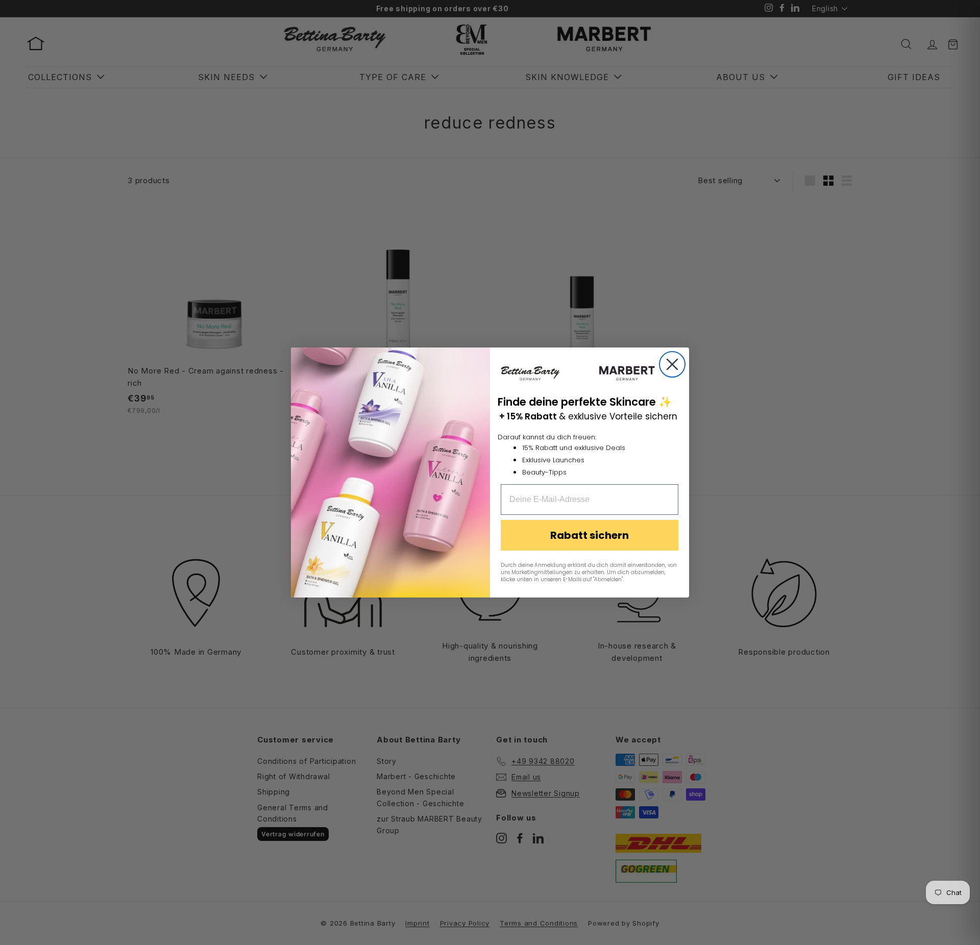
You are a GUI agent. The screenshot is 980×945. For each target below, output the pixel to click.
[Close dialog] (672, 364)
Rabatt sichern (589, 535)
